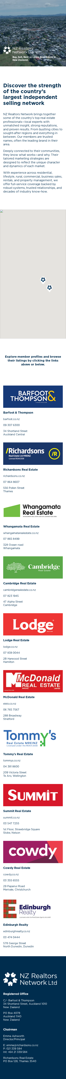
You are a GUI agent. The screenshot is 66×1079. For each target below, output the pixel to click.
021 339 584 (14, 1048)
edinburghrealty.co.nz (16, 931)
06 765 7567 (11, 709)
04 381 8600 (11, 766)
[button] (49, 288)
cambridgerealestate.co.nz (19, 590)
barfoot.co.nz (11, 419)
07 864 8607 (11, 482)
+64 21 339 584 (18, 1052)
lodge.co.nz (10, 646)
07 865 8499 (11, 539)
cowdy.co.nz (11, 874)
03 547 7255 (11, 823)
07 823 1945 (11, 596)
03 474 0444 (11, 937)
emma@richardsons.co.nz (22, 1045)
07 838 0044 (11, 652)
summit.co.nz (11, 817)
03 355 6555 (11, 880)
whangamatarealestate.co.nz (20, 533)
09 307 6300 (11, 425)
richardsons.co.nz (14, 476)
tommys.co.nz (12, 760)
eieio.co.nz (9, 703)
